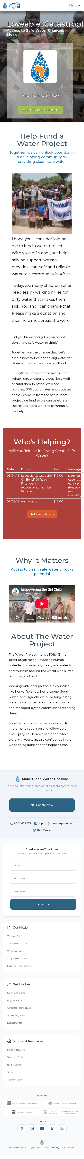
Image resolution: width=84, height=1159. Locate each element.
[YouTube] (42, 1128)
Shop (10, 1072)
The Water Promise (17, 943)
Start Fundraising (16, 993)
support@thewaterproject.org (56, 823)
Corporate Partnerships (19, 1007)
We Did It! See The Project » (40, 110)
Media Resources (16, 1049)
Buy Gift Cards (14, 1000)
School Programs (16, 1015)
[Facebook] (21, 1128)
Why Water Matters (17, 958)
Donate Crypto (14, 1022)
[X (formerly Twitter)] (52, 1128)
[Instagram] (32, 1128)
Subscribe (43, 904)
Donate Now (44, 805)
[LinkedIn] (62, 1128)
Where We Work (15, 951)
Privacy (55, 1147)
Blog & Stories (14, 1064)
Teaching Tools (15, 1057)
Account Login (15, 1079)
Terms (63, 1147)
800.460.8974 (22, 823)
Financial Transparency (19, 966)
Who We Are (13, 936)
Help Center (44, 830)
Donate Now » (43, 514)
